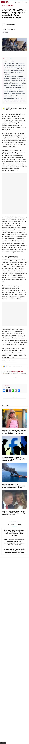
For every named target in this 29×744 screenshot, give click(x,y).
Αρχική (3, 5)
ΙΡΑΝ (3, 361)
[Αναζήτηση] (15, 2)
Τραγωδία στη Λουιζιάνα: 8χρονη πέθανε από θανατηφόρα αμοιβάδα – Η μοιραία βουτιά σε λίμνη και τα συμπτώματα (13, 431)
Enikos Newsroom (10, 24)
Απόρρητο (3, 742)
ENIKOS (5, 2)
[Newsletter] (19, 2)
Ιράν (12, 121)
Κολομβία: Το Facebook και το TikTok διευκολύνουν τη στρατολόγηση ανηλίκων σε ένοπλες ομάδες (14, 458)
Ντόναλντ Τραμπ (13, 153)
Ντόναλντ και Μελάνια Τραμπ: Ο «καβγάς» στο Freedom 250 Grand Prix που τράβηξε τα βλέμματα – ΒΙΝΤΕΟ (14, 513)
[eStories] (22, 2)
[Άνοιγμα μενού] (26, 2)
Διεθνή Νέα (10, 5)
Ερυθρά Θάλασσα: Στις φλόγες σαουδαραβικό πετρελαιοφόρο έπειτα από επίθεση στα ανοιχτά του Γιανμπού (14, 486)
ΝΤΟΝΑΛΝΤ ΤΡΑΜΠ (11, 361)
